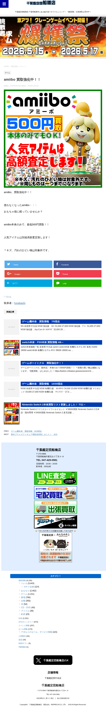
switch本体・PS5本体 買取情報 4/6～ (43, 342)
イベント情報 (23, 625)
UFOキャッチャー (25, 622)
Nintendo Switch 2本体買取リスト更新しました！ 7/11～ (54, 404)
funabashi (19, 303)
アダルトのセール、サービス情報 (36, 632)
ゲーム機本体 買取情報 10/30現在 (42, 383)
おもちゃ (25, 591)
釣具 (23, 614)
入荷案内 (22, 636)
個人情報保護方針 (63, 698)
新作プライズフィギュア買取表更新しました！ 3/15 (34, 434)
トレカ (24, 583)
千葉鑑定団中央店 (53, 678)
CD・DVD (26, 607)
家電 (23, 597)
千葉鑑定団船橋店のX (55, 660)
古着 (23, 601)
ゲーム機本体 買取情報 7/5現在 (41, 321)
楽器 (20, 640)
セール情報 (23, 629)
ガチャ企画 (29, 587)
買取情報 (22, 580)
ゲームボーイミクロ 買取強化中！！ (43, 363)
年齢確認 (22, 647)
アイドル (25, 611)
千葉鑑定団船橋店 (53, 685)
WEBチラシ (23, 643)
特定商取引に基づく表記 (45, 698)
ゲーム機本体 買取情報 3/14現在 (26, 431)
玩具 (20, 618)
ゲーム (8, 297)
